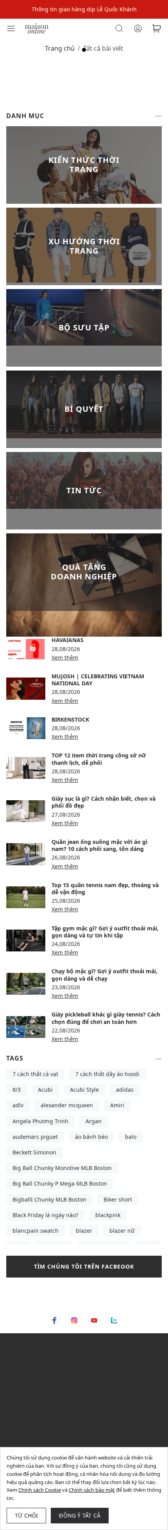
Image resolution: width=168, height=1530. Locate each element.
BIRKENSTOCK (70, 719)
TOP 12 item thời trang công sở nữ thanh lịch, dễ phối (99, 759)
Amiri (117, 1105)
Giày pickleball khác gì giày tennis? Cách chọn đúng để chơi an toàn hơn (106, 1018)
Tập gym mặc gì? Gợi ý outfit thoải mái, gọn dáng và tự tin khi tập (105, 932)
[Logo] (36, 28)
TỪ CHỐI (26, 1515)
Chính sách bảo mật (92, 1489)
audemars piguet (35, 1136)
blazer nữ (121, 1230)
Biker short (118, 1199)
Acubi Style (84, 1089)
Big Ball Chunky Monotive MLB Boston (62, 1168)
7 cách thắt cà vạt (35, 1074)
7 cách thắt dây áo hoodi (107, 1074)
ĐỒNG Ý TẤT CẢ (79, 1515)
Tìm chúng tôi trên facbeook (84, 1266)
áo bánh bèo (91, 1136)
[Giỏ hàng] (156, 28)
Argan (94, 1121)
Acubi (45, 1089)
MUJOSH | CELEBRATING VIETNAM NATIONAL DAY (98, 679)
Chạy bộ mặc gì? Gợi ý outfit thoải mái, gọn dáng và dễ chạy (104, 974)
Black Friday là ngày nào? (45, 1215)
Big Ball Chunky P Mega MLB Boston (60, 1183)
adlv (18, 1105)
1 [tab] (84, 50)
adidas (125, 1089)
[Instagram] (74, 1320)
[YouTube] (94, 1320)
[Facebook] (54, 1320)
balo (130, 1136)
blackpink (107, 1215)
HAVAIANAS (68, 640)
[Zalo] (114, 1320)
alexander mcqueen (67, 1105)
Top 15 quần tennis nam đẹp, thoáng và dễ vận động (105, 888)
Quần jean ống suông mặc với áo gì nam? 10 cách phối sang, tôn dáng (99, 845)
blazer (84, 1230)
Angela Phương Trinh (40, 1121)
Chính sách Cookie (39, 1489)
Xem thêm (65, 657)
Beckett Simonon (34, 1152)
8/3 (17, 1089)
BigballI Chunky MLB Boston (49, 1199)
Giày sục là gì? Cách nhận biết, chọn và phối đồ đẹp (103, 802)
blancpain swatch (36, 1230)
